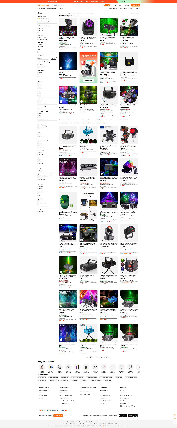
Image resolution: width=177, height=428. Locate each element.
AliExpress (69, 421)
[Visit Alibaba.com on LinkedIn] (124, 406)
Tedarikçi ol (122, 390)
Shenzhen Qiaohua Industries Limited (88, 151)
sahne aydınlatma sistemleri (95, 380)
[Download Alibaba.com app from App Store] (123, 415)
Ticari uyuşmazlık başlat (105, 395)
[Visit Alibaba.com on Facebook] (121, 406)
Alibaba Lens (47, 415)
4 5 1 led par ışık (43, 377)
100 (107, 357)
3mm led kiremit (92, 122)
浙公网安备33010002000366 (111, 425)
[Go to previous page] (87, 357)
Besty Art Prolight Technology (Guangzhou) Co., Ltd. (88, 46)
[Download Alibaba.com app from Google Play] (133, 415)
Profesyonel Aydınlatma (81, 13)
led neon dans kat (104, 119)
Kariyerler (41, 398)
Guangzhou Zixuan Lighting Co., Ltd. (107, 252)
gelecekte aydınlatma (104, 122)
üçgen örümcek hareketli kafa (66, 122)
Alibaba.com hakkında (44, 387)
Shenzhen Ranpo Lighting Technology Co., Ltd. (68, 285)
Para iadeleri (102, 398)
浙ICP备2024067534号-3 (123, 425)
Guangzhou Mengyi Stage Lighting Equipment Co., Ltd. (109, 219)
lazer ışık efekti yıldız (81, 119)
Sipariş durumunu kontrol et (126, 395)
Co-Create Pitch (42, 392)
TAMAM (53, 52)
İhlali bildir (102, 403)
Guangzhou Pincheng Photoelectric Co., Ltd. (129, 115)
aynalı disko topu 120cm (92, 377)
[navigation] (47, 185)
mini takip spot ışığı (93, 119)
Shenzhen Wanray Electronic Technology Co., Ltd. (68, 47)
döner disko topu (108, 380)
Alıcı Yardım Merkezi (104, 390)
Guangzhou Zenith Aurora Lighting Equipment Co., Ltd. (88, 187)
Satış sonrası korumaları (65, 398)
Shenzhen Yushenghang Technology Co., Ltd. (109, 81)
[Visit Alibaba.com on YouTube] (132, 406)
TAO (99, 421)
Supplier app (86, 415)
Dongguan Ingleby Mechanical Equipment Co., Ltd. (109, 43)
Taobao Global (94, 421)
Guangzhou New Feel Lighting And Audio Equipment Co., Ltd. (129, 218)
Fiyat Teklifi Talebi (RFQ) (85, 394)
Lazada (88, 421)
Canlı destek (102, 392)
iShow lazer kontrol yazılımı (131, 377)
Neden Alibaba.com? (43, 390)
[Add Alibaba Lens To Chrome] (58, 415)
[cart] (120, 5)
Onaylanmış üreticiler (84, 391)
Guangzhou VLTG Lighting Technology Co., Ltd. (68, 251)
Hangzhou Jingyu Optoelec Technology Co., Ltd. (88, 252)
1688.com (74, 421)
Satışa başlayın (123, 392)
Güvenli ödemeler (63, 390)
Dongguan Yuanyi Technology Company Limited (68, 77)
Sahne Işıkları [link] (90, 13)
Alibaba (60, 13)
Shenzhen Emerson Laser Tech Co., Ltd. (128, 46)
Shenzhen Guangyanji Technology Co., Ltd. (109, 187)
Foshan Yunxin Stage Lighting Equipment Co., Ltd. (68, 186)
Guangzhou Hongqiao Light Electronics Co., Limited (129, 78)
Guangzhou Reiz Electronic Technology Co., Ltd (109, 153)
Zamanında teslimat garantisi (66, 395)
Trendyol (103, 421)
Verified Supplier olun (124, 398)
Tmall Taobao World (82, 421)
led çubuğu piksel (65, 377)
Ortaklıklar (122, 400)
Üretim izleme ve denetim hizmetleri (67, 400)
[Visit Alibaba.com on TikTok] (135, 406)
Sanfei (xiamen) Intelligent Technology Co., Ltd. (129, 184)
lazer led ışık (65, 380)
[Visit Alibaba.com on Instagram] (129, 406)
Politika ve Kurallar (63, 403)
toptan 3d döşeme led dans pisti (67, 119)
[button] (103, 5)
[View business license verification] (101, 426)
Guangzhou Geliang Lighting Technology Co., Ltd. (88, 110)
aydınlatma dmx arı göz (80, 122)
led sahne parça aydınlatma (78, 377)
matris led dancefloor (54, 380)
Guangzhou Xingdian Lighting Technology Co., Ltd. (68, 112)
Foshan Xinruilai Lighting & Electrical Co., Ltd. (129, 153)
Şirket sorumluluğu (43, 395)
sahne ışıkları (83, 380)
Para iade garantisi (63, 392)
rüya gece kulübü (43, 380)
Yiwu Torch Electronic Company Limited (67, 153)
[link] (175, 415)
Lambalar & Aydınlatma (68, 13)
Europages (108, 421)
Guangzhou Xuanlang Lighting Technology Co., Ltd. (109, 115)
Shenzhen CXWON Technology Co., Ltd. (128, 252)
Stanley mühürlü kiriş (54, 377)
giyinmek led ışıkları (130, 119)
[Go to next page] (110, 357)
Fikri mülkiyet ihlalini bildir (105, 400)
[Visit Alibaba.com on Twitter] (126, 406)
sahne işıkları (74, 380)
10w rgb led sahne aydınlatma (106, 377)
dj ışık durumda (119, 377)
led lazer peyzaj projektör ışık (117, 119)
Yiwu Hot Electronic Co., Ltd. (65, 218)
